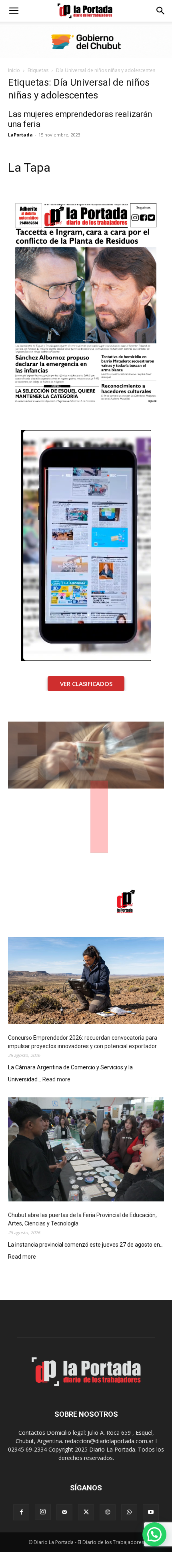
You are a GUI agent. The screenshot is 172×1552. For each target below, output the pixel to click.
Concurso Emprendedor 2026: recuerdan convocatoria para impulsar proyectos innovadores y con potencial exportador (82, 1042)
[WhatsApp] (129, 1512)
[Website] (108, 1512)
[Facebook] (21, 1512)
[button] (13, 11)
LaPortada (20, 135)
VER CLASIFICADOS (86, 684)
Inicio (14, 70)
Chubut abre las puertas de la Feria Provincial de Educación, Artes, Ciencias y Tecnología (82, 1219)
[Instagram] (43, 1512)
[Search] (161, 11)
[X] (86, 1512)
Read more (56, 1080)
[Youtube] (151, 1512)
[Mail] (64, 1512)
